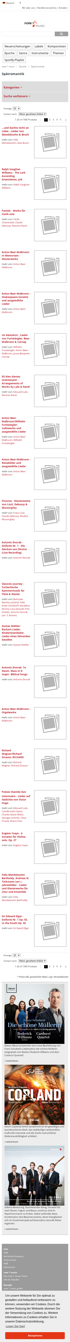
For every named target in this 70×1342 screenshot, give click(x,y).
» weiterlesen (11, 1060)
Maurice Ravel (19, 225)
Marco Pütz (16, 821)
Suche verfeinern (16, 96)
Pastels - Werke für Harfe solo (13, 212)
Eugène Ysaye (20, 845)
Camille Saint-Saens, (12, 811)
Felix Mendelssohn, (10, 141)
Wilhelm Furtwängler (12, 441)
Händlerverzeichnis (47, 7)
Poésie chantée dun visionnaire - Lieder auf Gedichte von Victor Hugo (16, 797)
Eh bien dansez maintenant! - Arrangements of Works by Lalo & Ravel (16, 381)
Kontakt (63, 7)
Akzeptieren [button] (35, 1335)
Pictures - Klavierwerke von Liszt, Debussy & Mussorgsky (16, 504)
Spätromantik (37, 66)
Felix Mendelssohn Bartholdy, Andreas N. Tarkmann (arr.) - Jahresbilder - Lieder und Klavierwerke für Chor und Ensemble (15, 883)
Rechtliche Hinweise (14, 1256)
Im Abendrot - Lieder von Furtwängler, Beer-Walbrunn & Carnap (16, 338)
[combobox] (12, 3)
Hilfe (6, 1252)
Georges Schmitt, (11, 817)
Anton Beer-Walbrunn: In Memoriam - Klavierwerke (16, 255)
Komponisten (57, 46)
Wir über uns (28, 7)
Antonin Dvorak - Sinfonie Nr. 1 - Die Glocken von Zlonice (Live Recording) (14, 547)
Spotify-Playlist (14, 60)
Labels (39, 46)
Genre (23, 53)
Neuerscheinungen (17, 46)
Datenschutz (10, 1259)
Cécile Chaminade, (10, 221)
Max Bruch (23, 142)
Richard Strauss (19, 765)
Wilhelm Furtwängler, (12, 348)
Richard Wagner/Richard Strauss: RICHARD (13, 754)
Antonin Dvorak (21, 557)
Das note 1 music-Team (15, 1276)
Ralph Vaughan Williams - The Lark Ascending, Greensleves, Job (13, 174)
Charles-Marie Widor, (13, 814)
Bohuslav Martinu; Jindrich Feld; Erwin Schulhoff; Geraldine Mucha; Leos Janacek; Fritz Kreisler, (16, 606)
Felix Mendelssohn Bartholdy (14, 898)
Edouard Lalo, (20, 391)
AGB (6, 1263)
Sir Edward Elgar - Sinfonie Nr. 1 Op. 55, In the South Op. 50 (15, 919)
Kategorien (12, 87)
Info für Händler (11, 1279)
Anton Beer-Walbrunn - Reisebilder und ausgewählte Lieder (16, 463)
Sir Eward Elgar (21, 928)
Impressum (9, 1267)
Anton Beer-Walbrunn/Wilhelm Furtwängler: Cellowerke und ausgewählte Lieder (14, 424)
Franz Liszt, (19, 512)
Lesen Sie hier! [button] (15, 1326)
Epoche (9, 53)
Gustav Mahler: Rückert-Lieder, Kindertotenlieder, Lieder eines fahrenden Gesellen (16, 632)
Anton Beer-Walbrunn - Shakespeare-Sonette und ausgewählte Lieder (16, 298)
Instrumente (40, 53)
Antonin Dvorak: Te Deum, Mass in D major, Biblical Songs (14, 671)
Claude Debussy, (10, 516)
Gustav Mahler (21, 644)
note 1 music (8, 66)
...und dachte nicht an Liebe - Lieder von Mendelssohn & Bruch (15, 131)
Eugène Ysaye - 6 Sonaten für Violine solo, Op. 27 (13, 837)
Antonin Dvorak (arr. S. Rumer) (15, 613)
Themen (58, 53)
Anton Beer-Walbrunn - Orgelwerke (16, 710)
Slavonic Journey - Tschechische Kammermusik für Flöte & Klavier (13, 589)
